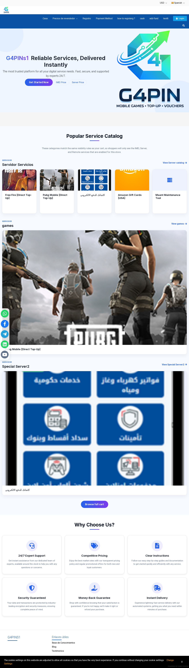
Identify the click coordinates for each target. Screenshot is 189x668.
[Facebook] (5, 324)
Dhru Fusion (183, 666)
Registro (87, 18)
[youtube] (5, 354)
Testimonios (58, 651)
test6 (165, 18)
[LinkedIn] (5, 344)
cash (142, 18)
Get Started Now (39, 82)
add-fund (154, 18)
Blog (54, 646)
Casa (45, 18)
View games (177, 223)
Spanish (178, 3)
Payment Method (104, 18)
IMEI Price (61, 82)
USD (162, 3)
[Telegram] (5, 334)
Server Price (78, 82)
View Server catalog (173, 162)
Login (181, 18)
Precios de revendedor (64, 18)
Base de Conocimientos (63, 642)
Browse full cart (94, 504)
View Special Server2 (173, 364)
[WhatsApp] (5, 313)
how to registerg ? (126, 18)
